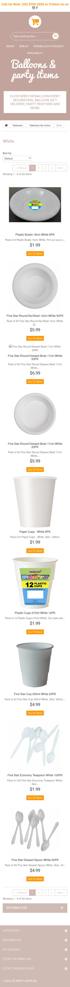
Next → (61, 167)
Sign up (23, 46)
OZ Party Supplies (24, 981)
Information (16, 908)
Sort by (7, 153)
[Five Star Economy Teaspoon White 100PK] (35, 745)
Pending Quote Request (48, 46)
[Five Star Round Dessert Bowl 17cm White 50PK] (35, 348)
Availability (35, 53)
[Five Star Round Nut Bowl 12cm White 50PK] (35, 286)
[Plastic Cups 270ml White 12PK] (35, 583)
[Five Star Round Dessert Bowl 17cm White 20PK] (35, 414)
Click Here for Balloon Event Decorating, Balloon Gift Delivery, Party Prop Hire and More (35, 102)
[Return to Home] (6, 125)
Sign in (10, 46)
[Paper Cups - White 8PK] (35, 502)
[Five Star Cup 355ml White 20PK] (35, 664)
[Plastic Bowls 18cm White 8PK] (35, 205)
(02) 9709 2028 (33, 4)
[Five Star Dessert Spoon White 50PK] (35, 830)
